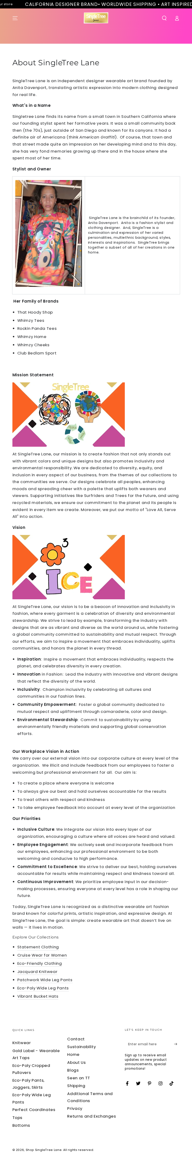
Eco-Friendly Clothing (39, 963)
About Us (76, 1062)
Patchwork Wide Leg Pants (45, 980)
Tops (17, 1117)
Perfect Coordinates (33, 1109)
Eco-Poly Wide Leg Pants (43, 988)
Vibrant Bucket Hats (38, 996)
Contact (76, 1039)
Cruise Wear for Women (42, 955)
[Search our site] (164, 18)
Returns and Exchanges (91, 1116)
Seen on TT (78, 1078)
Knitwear (21, 1043)
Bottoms (21, 1125)
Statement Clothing (38, 947)
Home (73, 1054)
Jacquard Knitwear (37, 971)
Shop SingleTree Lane (44, 1150)
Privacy (74, 1108)
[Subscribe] (177, 1043)
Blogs (73, 1070)
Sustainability (81, 1047)
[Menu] (15, 18)
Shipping (76, 1085)
